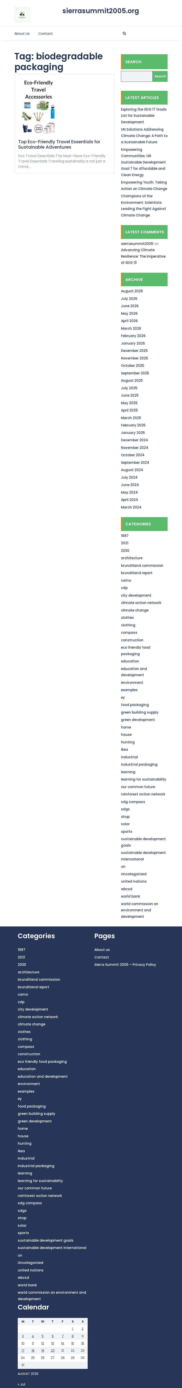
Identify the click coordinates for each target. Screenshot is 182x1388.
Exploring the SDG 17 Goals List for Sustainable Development (144, 115)
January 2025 (133, 432)
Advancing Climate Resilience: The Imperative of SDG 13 (143, 256)
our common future (138, 787)
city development (136, 595)
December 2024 (134, 440)
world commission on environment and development (139, 910)
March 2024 (131, 507)
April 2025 (129, 410)
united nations (134, 881)
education (130, 661)
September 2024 (135, 462)
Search (133, 62)
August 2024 (132, 470)
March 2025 (131, 418)
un (123, 866)
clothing (128, 625)
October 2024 (132, 455)
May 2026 (129, 313)
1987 (125, 535)
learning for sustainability (143, 779)
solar (125, 824)
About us (22, 33)
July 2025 (129, 388)
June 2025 (130, 395)
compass (129, 632)
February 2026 (133, 335)
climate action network (141, 602)
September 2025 (135, 373)
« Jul (21, 1384)
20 (53, 1350)
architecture (131, 558)
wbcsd (126, 889)
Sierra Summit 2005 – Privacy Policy (125, 964)
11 (33, 1343)
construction (132, 640)
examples (129, 690)
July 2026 (129, 298)
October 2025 (132, 365)
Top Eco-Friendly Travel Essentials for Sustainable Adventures (59, 144)
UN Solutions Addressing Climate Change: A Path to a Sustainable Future (144, 135)
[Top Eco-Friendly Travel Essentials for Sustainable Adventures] (38, 108)
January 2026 (133, 343)
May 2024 (129, 492)
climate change (134, 610)
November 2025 (134, 358)
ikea (124, 749)
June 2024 (130, 484)
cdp (124, 587)
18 (33, 1350)
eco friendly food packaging (42, 1061)
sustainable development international (52, 1247)
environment (132, 682)
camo (126, 580)
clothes (127, 617)
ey (123, 697)
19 (42, 1350)
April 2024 (129, 499)
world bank (130, 896)
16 (82, 1343)
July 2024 (129, 477)
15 (72, 1343)
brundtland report (136, 573)
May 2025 (129, 403)
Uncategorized (133, 874)
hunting (128, 742)
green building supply (139, 712)
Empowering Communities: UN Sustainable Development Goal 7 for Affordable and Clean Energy (143, 162)
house (126, 734)
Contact (45, 33)
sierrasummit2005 (137, 243)
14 (62, 1343)
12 (42, 1343)
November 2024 (134, 447)
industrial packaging (139, 764)
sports (126, 831)
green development (138, 719)
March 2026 (131, 328)
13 (52, 1343)
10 (23, 1343)
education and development (43, 1076)
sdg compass (133, 801)
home (126, 727)
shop (125, 816)
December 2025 (134, 350)
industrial (129, 757)
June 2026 (130, 306)
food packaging (135, 704)
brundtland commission (142, 565)
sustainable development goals (45, 1240)
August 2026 (132, 291)
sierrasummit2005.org (100, 11)
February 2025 (133, 425)
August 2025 (132, 380)
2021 (124, 543)
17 (23, 1350)
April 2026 (129, 321)
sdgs (125, 809)
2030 (125, 550)
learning (128, 772)
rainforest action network (143, 794)
